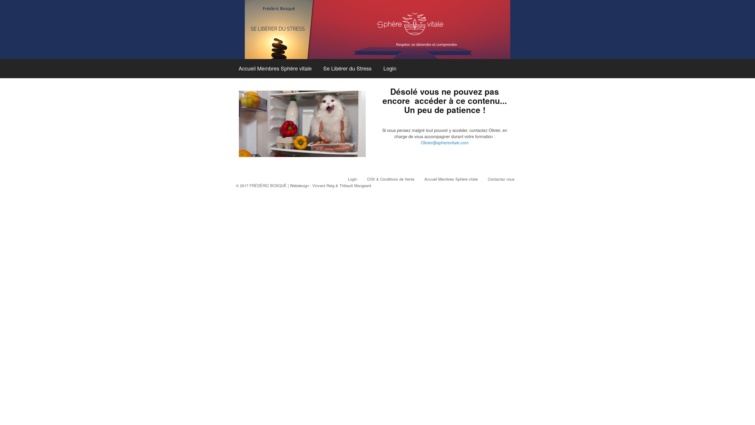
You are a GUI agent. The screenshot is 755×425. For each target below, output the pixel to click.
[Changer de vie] (377, 29)
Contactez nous (501, 179)
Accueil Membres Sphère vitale (275, 68)
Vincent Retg (323, 185)
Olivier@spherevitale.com (445, 143)
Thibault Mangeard (355, 185)
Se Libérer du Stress (347, 68)
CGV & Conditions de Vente (390, 179)
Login (389, 68)
